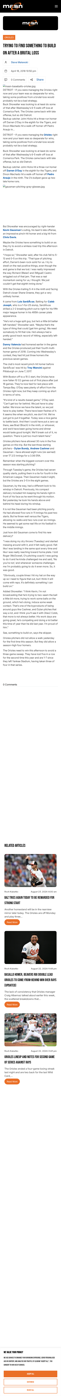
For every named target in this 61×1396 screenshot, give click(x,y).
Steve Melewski (19, 62)
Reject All (30, 1390)
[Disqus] (30, 725)
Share (40, 79)
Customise (30, 1382)
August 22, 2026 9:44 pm (44, 968)
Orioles (9, 37)
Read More (12, 922)
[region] (30, 1372)
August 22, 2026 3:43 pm (44, 1051)
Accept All (30, 1374)
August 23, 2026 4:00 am (44, 891)
